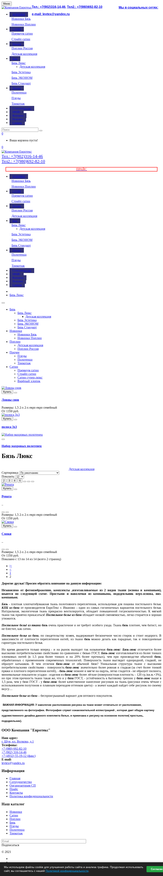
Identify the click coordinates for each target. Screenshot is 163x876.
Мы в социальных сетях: (138, 7)
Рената (7, 496)
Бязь (12, 309)
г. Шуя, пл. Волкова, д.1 (18, 741)
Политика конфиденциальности (31, 796)
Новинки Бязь (21, 19)
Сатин (14, 366)
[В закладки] (15, 392)
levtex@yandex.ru (13, 763)
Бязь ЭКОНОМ (22, 77)
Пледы (16, 98)
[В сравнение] (7, 512)
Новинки (16, 331)
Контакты (16, 792)
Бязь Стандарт (21, 83)
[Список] (28, 481)
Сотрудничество (21, 782)
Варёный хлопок (28, 381)
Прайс (14, 789)
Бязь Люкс (19, 63)
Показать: (8, 476)
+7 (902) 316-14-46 (14, 752)
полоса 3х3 (9, 427)
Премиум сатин (22, 33)
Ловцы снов (10, 399)
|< (11, 566)
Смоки (6, 533)
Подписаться (10, 845)
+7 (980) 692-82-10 (14, 748)
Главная (15, 778)
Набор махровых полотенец (22, 446)
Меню (6, 3)
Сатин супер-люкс (30, 377)
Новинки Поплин (24, 24)
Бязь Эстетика (21, 72)
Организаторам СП (23, 785)
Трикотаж (18, 103)
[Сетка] (24, 481)
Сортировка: (10, 472)
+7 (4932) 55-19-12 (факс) (19, 756)
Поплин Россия (22, 48)
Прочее (14, 352)
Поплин (15, 341)
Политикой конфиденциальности (67, 870)
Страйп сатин (21, 39)
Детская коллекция (24, 54)
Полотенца (19, 92)
